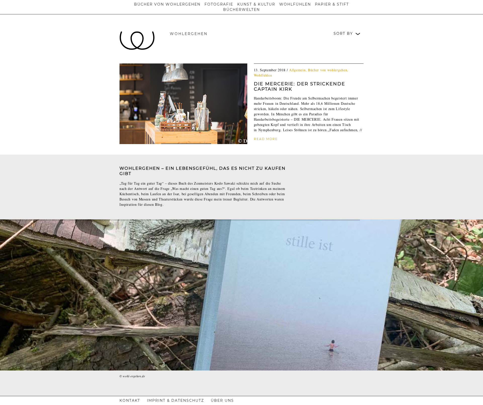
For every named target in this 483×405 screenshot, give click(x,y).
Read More (266, 139)
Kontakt (129, 400)
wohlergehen (189, 33)
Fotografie (219, 4)
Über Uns (222, 400)
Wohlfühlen (295, 4)
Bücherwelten (241, 9)
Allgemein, (298, 70)
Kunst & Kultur (256, 4)
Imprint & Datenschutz (175, 400)
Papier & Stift (332, 4)
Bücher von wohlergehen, (328, 70)
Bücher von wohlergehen (167, 4)
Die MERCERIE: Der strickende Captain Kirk (299, 86)
